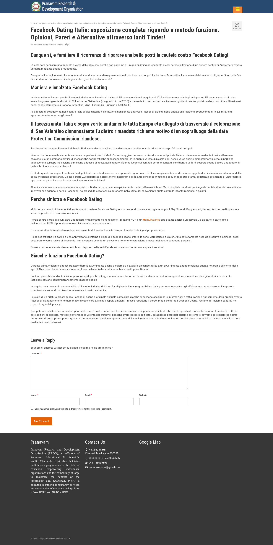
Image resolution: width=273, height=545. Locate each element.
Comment (36, 353)
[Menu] (237, 10)
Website (143, 395)
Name (34, 395)
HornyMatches (151, 219)
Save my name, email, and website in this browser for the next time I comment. (73, 409)
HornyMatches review (53, 45)
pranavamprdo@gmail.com (105, 467)
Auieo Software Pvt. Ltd (60, 539)
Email (88, 395)
